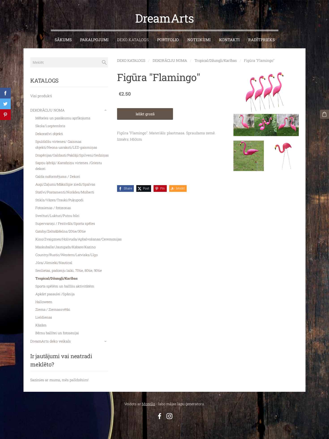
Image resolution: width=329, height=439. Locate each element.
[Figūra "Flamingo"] (248, 156)
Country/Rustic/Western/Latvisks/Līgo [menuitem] (66, 255)
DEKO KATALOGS (131, 60)
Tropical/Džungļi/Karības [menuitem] (56, 278)
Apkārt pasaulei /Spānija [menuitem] (55, 294)
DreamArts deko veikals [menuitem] (50, 341)
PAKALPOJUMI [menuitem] (94, 39)
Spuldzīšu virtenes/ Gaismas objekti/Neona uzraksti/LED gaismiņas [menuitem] (66, 144)
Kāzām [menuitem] (41, 325)
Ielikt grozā (145, 113)
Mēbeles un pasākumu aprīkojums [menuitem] (62, 118)
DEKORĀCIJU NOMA (170, 60)
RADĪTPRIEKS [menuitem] (261, 39)
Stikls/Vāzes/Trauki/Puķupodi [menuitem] (59, 200)
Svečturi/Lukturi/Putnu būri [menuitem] (57, 215)
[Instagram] (169, 416)
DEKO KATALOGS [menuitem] (133, 39)
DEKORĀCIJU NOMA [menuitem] (47, 110)
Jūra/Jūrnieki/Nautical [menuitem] (53, 262)
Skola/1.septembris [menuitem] (50, 126)
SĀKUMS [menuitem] (63, 39)
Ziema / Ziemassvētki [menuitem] (52, 309)
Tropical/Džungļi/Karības (215, 60)
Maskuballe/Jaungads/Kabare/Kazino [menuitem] (65, 247)
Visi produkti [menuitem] (41, 95)
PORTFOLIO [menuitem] (168, 39)
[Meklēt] (104, 62)
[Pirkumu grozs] (324, 114)
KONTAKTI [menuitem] (229, 39)
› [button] (106, 110)
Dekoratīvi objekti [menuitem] (49, 133)
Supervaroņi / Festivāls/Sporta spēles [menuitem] (65, 223)
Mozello (148, 403)
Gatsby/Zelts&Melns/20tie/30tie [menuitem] (60, 231)
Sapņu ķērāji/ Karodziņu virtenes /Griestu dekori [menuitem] (68, 166)
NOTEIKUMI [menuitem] (199, 39)
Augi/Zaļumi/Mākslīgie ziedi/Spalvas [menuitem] (65, 184)
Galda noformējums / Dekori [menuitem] (57, 176)
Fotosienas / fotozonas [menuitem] (53, 208)
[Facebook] (159, 416)
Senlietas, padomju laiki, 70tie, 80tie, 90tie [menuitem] (68, 270)
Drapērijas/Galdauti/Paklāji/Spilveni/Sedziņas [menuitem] (72, 155)
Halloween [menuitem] (43, 302)
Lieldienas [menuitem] (43, 317)
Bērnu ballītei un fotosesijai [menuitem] (57, 333)
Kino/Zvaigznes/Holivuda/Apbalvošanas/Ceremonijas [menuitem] (78, 239)
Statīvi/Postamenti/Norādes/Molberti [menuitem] (64, 192)
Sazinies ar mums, (45, 379)
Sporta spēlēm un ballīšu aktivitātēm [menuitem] (64, 286)
